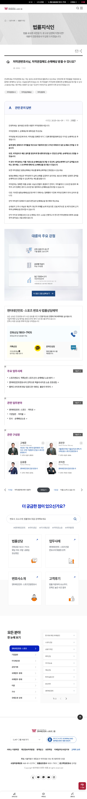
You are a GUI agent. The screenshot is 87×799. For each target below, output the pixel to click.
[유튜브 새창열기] (48, 777)
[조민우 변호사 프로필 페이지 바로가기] (64, 449)
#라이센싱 (32, 527)
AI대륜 (83, 2)
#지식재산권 (44, 527)
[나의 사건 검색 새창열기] (33, 777)
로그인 (30, 2)
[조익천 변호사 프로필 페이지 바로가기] (64, 467)
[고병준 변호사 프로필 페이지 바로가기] (25, 449)
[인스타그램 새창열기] (54, 777)
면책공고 (40, 749)
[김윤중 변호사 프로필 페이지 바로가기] (25, 467)
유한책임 (48, 749)
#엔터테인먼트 (19, 527)
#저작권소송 (57, 527)
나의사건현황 (40, 2)
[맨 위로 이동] (80, 717)
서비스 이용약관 (13, 749)
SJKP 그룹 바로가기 (21, 739)
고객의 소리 (75, 749)
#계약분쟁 (69, 527)
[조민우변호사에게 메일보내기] (81, 443)
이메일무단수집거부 (61, 749)
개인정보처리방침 (27, 749)
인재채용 (72, 2)
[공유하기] (81, 51)
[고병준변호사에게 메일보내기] (42, 443)
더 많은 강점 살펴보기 (41, 293)
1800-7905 (58, 2)
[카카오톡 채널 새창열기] (43, 777)
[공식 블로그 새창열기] (38, 777)
